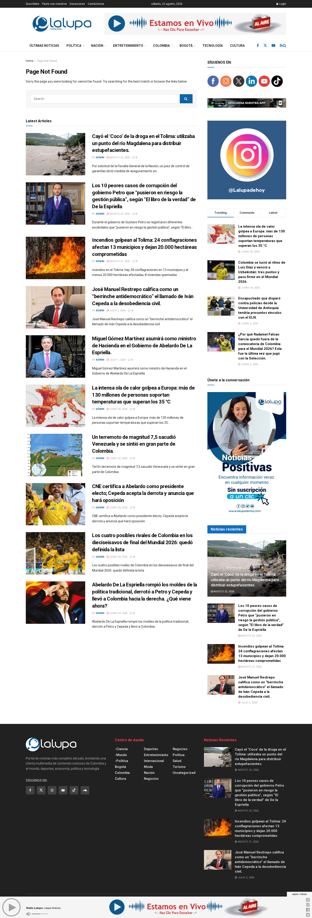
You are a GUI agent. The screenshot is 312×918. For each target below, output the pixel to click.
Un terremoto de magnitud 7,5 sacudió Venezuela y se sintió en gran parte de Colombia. (134, 444)
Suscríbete (32, 3)
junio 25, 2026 (118, 507)
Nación (97, 45)
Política (73, 45)
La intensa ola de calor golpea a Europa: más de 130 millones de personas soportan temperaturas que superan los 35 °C (143, 395)
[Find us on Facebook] (258, 45)
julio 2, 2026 (117, 310)
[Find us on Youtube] (273, 45)
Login (282, 3)
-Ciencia (121, 749)
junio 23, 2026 (118, 613)
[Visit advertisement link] (195, 24)
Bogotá (186, 45)
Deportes (151, 749)
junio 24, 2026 (118, 556)
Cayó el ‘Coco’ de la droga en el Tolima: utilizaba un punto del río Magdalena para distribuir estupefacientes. (143, 143)
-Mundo (121, 755)
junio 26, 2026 (118, 458)
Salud (177, 761)
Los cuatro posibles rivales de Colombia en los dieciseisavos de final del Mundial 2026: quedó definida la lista (142, 542)
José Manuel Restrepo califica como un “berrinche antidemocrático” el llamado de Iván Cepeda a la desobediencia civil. (142, 296)
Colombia (161, 45)
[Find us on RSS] (281, 45)
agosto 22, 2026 (119, 157)
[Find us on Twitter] (265, 45)
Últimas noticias (44, 45)
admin (100, 157)
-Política (121, 761)
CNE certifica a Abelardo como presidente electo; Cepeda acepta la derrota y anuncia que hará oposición (143, 493)
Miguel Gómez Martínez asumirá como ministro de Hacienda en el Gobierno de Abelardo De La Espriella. (144, 346)
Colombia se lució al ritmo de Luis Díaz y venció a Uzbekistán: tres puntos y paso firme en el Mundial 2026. (261, 272)
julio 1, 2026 (117, 359)
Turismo (179, 767)
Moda (148, 767)
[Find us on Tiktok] (74, 790)
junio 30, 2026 (118, 409)
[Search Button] (284, 45)
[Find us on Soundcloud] (85, 790)
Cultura (237, 45)
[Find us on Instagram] (52, 790)
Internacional (154, 761)
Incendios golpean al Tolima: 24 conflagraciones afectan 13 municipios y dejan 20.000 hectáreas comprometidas (144, 247)
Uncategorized (184, 773)
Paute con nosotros (54, 3)
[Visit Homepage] (62, 23)
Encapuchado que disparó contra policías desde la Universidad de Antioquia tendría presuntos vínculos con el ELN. (259, 308)
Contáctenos (96, 3)
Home (29, 60)
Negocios (151, 778)
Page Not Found (47, 60)
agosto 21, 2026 (119, 261)
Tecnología (212, 45)
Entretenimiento (128, 45)
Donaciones (77, 3)
